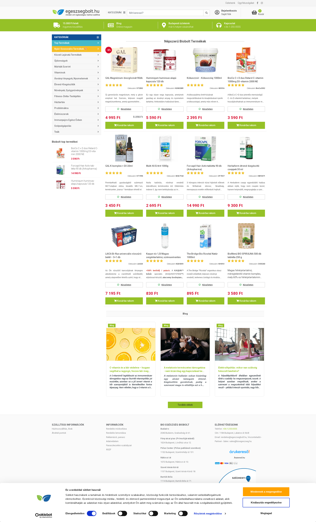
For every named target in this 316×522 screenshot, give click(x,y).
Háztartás (59, 102)
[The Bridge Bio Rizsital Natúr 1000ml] (205, 236)
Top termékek (61, 43)
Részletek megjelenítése (208, 513)
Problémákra (61, 108)
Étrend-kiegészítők (64, 84)
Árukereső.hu (239, 458)
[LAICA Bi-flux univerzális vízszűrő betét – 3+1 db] (124, 236)
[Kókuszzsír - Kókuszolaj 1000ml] (205, 60)
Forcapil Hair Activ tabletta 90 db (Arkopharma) (84, 167)
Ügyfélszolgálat (246, 3)
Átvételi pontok (59, 433)
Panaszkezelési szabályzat (119, 445)
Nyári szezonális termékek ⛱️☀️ (72, 49)
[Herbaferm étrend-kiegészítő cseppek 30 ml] (246, 148)
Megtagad (266, 513)
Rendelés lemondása (116, 433)
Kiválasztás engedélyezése (266, 502)
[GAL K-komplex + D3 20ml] (124, 148)
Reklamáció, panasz (115, 437)
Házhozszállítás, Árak (62, 429)
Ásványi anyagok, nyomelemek (71, 78)
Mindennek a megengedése (266, 491)
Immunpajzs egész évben (68, 120)
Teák (56, 131)
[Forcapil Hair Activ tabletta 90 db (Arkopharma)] (205, 148)
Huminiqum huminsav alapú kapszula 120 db (82, 182)
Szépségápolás (62, 126)
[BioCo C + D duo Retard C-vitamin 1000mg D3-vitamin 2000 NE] (246, 60)
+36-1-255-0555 (230, 429)
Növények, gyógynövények (68, 90)
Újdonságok (60, 60)
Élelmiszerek (61, 114)
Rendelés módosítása (116, 429)
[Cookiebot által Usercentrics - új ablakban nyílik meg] (43, 515)
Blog (112, 325)
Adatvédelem (112, 441)
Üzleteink (230, 3)
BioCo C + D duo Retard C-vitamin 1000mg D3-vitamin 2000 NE (84, 151)
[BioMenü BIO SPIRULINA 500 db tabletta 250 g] (246, 236)
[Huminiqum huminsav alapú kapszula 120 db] (165, 60)
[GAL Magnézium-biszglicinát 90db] (124, 60)
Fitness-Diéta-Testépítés (67, 96)
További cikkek (185, 405)
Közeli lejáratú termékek (67, 54)
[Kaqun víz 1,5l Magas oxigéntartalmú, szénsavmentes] (165, 236)
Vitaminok (59, 72)
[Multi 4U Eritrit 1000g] (165, 148)
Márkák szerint (62, 66)
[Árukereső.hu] (239, 453)
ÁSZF (108, 449)
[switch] (122, 513)
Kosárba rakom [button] (125, 125)
